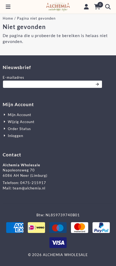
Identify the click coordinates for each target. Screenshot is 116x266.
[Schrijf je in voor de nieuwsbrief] (98, 84)
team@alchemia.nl (29, 188)
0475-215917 (33, 183)
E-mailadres (50, 77)
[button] (8, 6)
